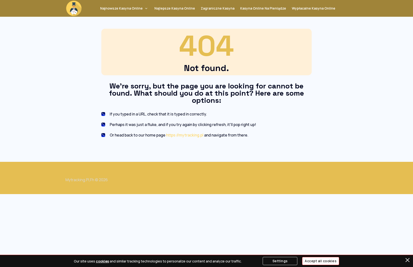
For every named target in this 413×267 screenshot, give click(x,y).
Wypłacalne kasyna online (313, 8)
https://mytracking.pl (184, 135)
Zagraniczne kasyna (217, 8)
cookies (102, 261)
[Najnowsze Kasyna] (73, 8)
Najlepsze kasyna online (174, 8)
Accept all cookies (321, 261)
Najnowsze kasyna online (121, 8)
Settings (280, 261)
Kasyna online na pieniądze (263, 8)
